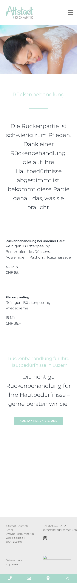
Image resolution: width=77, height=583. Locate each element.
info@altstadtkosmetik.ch (60, 530)
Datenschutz (14, 560)
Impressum (13, 564)
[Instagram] (45, 538)
